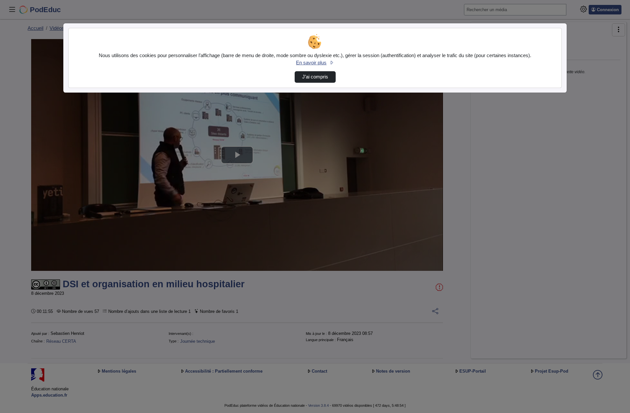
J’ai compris (315, 76)
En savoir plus (311, 62)
